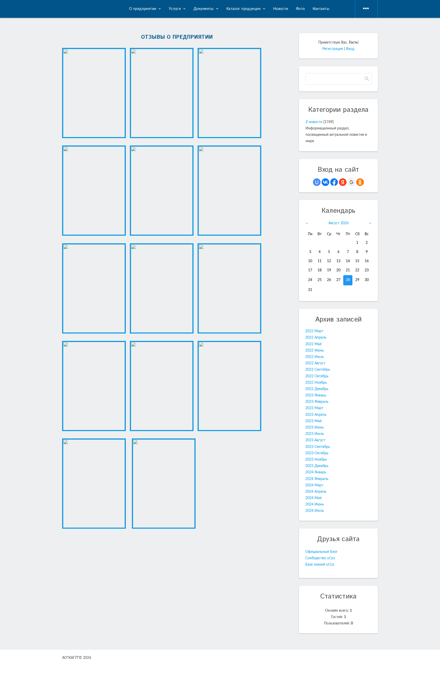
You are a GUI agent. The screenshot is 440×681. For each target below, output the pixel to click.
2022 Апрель (315, 337)
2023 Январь (315, 395)
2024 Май (313, 498)
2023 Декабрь (316, 466)
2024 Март (314, 485)
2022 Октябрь (316, 376)
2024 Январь (315, 472)
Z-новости (314, 122)
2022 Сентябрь (317, 369)
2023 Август (315, 440)
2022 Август (315, 363)
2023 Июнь (314, 427)
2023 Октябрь (316, 453)
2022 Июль (314, 357)
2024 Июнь (314, 504)
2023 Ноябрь (316, 459)
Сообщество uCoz (320, 558)
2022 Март (314, 331)
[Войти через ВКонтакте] (325, 182)
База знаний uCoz (319, 564)
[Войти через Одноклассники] (360, 182)
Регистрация (332, 49)
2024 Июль (314, 511)
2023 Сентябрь (317, 447)
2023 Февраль (316, 402)
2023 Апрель (315, 415)
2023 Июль (314, 434)
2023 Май (313, 421)
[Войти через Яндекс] (343, 182)
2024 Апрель (315, 491)
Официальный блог (321, 552)
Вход (350, 49)
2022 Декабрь (316, 389)
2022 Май (313, 344)
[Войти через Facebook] (334, 182)
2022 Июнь (314, 350)
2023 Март (314, 408)
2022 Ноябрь (316, 382)
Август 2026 (338, 223)
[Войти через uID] (317, 182)
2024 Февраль (316, 479)
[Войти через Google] (351, 182)
